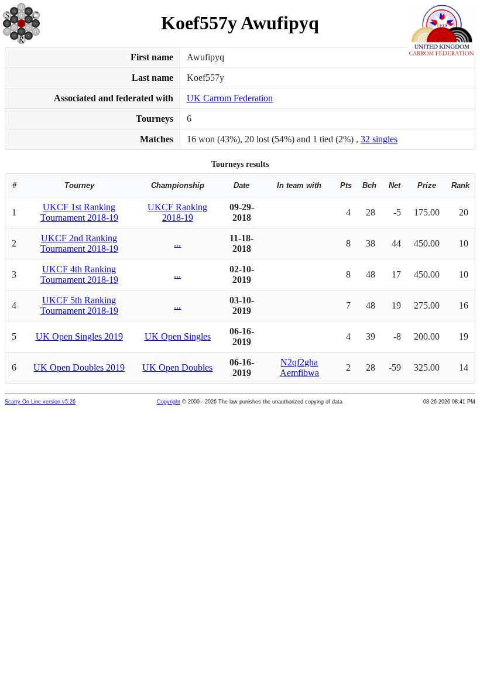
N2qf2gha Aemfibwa (299, 367)
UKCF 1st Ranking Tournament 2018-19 (79, 212)
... (177, 243)
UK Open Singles (178, 336)
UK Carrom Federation (230, 98)
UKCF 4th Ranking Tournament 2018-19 (79, 274)
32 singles (379, 139)
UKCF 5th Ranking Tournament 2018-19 (79, 305)
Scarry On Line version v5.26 (40, 402)
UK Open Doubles (177, 367)
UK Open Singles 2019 (79, 336)
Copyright (168, 402)
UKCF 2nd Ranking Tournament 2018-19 (79, 243)
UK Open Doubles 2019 (79, 367)
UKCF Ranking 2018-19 (177, 212)
